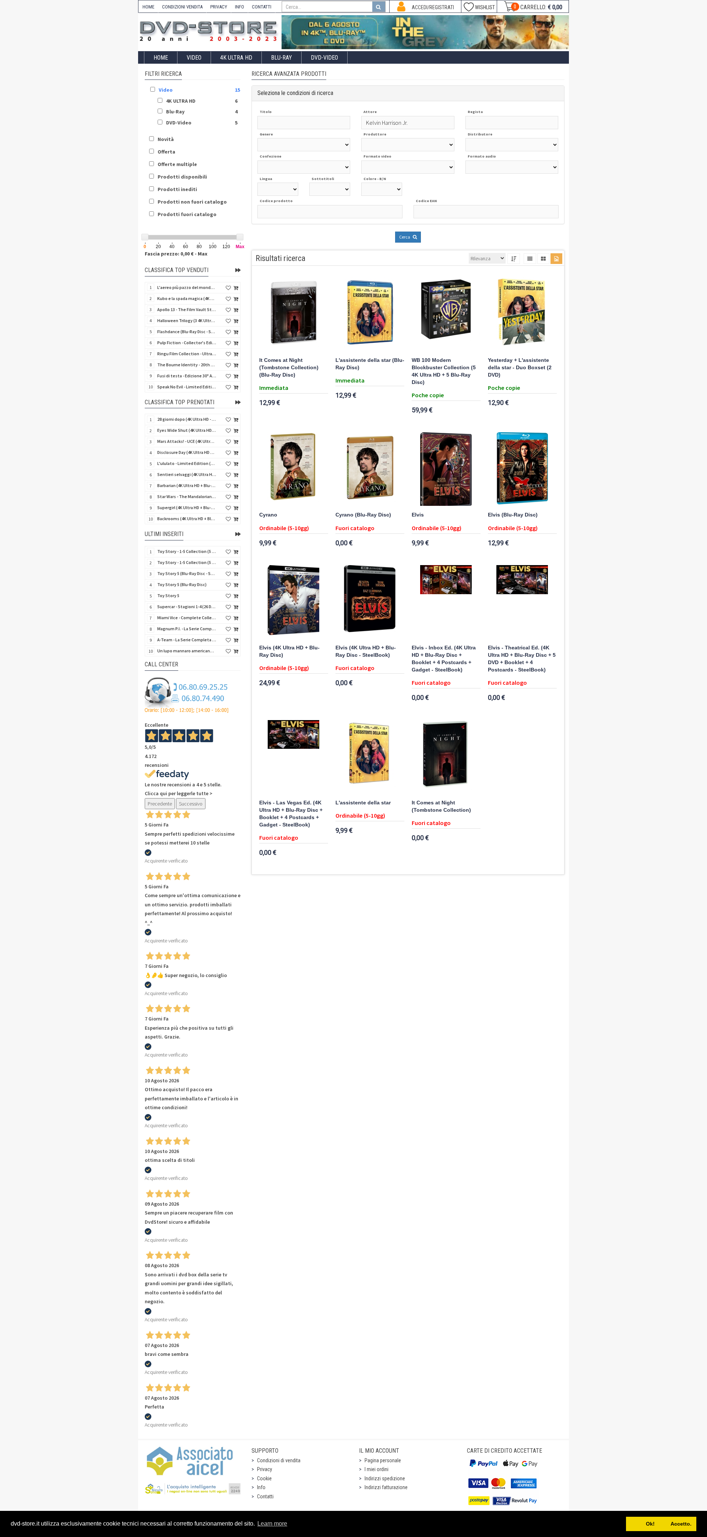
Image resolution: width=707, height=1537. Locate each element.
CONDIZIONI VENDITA (182, 7)
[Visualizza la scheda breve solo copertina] (556, 258)
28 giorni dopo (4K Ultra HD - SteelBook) (186, 419)
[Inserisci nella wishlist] (228, 288)
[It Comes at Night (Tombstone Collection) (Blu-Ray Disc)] (293, 314)
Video (194, 57)
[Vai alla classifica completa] (237, 270)
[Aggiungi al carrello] (236, 288)
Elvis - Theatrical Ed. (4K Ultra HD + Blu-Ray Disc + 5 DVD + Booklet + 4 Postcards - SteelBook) (522, 659)
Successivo (191, 803)
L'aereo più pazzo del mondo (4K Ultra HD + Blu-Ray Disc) (186, 287)
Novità (166, 139)
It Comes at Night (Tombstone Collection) (441, 806)
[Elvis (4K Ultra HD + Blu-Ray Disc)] (293, 602)
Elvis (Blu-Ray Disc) (513, 515)
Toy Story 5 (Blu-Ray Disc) (182, 584)
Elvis (418, 515)
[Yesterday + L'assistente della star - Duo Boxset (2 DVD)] (522, 314)
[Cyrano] (293, 469)
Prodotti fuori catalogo (187, 214)
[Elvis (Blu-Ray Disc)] (522, 469)
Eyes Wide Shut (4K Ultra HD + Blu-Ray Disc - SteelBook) (186, 430)
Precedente (160, 803)
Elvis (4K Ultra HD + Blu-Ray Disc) (289, 651)
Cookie (264, 1478)
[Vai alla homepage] (210, 30)
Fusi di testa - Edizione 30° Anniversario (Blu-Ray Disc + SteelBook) (186, 375)
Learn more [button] (272, 1523)
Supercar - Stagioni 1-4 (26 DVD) (186, 606)
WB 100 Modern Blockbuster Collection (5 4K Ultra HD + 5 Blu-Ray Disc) (444, 371)
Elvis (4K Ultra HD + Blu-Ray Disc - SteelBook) (365, 651)
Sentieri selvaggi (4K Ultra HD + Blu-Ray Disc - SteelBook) (186, 474)
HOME (148, 7)
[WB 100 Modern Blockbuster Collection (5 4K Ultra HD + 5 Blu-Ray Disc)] (446, 314)
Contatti (265, 1496)
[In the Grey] (425, 32)
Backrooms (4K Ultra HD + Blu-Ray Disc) (186, 518)
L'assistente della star (363, 802)
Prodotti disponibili (182, 176)
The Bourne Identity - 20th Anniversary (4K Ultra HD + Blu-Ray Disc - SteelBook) (186, 364)
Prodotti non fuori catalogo (192, 201)
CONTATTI (261, 7)
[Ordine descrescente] (513, 258)
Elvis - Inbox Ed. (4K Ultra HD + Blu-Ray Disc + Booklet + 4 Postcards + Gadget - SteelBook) (444, 659)
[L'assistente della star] (369, 757)
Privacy (264, 1469)
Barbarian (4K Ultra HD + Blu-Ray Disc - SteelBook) (186, 485)
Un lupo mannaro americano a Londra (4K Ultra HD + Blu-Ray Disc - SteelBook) (186, 650)
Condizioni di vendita (278, 1460)
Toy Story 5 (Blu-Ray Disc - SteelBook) (186, 573)
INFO (239, 7)
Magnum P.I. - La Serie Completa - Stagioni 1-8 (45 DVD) (186, 628)
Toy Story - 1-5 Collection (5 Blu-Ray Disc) (186, 551)
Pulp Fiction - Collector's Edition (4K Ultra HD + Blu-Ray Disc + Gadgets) (186, 342)
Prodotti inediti (177, 189)
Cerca (405, 237)
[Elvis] (446, 469)
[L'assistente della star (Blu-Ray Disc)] (369, 314)
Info (261, 1487)
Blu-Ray (281, 57)
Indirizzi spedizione (385, 1478)
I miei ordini (376, 1469)
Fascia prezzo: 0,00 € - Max (176, 253)
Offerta (166, 151)
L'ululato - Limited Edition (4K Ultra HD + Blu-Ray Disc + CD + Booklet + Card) (186, 463)
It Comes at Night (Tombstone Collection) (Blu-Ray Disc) (289, 367)
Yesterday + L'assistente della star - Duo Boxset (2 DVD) (520, 367)
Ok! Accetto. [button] (661, 1524)
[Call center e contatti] (187, 695)
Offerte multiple (177, 164)
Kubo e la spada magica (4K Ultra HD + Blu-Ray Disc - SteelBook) (186, 298)
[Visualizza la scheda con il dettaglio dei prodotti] (543, 258)
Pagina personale (383, 1460)
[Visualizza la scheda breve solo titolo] (530, 258)
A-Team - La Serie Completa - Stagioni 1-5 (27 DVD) (186, 639)
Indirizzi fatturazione (386, 1487)
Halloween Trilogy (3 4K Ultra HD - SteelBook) (186, 320)
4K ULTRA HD (236, 57)
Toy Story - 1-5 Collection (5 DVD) (186, 562)
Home (161, 57)
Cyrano (268, 515)
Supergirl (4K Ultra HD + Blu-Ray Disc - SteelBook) (186, 507)
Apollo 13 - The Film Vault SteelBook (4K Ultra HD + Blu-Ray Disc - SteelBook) (186, 309)
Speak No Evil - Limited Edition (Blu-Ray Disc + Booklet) (186, 386)
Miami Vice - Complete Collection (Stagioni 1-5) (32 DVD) (186, 617)
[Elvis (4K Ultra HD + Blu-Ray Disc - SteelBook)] (369, 602)
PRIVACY (218, 7)
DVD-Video (324, 57)
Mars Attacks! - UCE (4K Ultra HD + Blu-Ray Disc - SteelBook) (186, 441)
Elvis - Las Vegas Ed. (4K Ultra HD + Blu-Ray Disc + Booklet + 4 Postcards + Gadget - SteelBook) (291, 814)
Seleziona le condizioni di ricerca (295, 92)
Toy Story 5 (168, 595)
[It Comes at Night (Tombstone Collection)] (446, 757)
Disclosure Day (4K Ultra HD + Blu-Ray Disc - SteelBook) (186, 452)
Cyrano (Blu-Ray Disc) (363, 515)
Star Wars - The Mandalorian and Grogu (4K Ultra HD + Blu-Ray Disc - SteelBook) (186, 496)
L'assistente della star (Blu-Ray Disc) (369, 363)
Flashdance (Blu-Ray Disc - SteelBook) (186, 331)
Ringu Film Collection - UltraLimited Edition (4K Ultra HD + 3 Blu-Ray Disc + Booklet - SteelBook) (186, 353)
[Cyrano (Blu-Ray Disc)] (369, 469)
